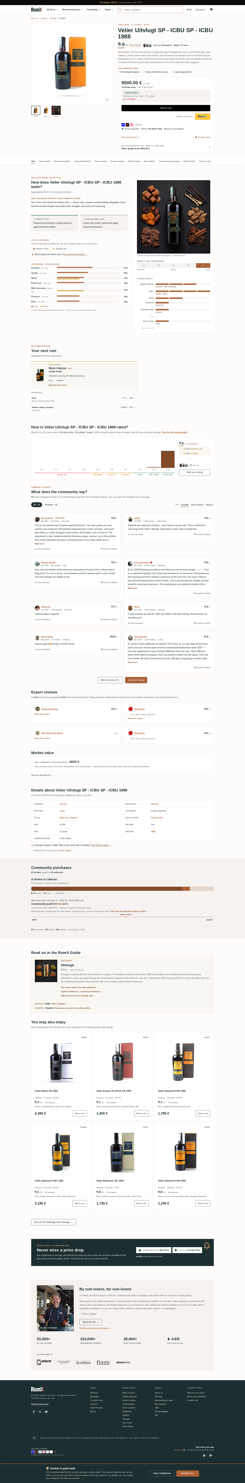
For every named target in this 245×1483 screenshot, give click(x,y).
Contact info (192, 1400)
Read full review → (43, 714)
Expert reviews (117, 161)
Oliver (137, 607)
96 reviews (111, 1102)
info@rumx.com (39, 1404)
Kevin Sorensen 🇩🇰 (143, 562)
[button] (71, 64)
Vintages (126, 1419)
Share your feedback (196, 1396)
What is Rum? (128, 1393)
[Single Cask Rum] (37, 709)
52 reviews (50, 1102)
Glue (38, 302)
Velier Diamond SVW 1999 (172, 1181)
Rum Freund (47, 636)
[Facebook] (33, 1411)
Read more (39, 544)
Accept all (187, 1473)
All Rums (94, 1393)
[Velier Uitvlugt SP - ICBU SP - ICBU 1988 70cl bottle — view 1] (35, 110)
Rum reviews (101, 161)
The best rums (96, 1400)
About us (159, 1393)
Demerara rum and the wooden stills (74, 1008)
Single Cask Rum (50, 709)
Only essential (162, 1473)
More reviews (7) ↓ (110, 680)
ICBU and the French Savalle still (78, 996)
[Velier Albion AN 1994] (61, 1062)
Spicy (34, 278)
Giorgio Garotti (48, 562)
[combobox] (150, 9)
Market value (134, 161)
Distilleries (127, 1411)
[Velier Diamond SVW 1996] (184, 1062)
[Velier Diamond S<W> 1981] (61, 1152)
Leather (159, 312)
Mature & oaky (41, 249)
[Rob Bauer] (130, 709)
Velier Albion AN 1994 (46, 1091)
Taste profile (44, 161)
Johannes (46, 607)
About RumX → (90, 1322)
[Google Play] (211, 1455)
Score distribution (82, 161)
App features (160, 1404)
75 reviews (173, 1102)
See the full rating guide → (176, 432)
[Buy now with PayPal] (202, 116)
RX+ (157, 1415)
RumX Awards (96, 1408)
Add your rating (195, 472)
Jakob (137, 518)
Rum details (149, 161)
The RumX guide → (102, 845)
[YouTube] (46, 1411)
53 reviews (111, 1192)
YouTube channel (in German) (95, 1328)
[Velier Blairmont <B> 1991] (122, 1152)
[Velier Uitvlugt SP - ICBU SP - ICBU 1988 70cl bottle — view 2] (45, 110)
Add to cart (166, 108)
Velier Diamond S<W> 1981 (49, 1181)
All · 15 (36, 505)
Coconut (40, 296)
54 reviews (50, 1192)
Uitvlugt (155, 804)
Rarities (74, 818)
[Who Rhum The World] (37, 733)
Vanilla (39, 273)
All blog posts (128, 1404)
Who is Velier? (60, 1004)
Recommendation (62, 161)
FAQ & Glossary (129, 1396)
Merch (93, 1411)
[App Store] (204, 1455)
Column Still (157, 818)
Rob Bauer (140, 709)
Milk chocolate (41, 289)
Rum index (127, 1423)
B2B (157, 1408)
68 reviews (173, 1192)
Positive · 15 (51, 505)
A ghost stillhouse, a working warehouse (82, 991)
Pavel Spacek (140, 636)
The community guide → (75, 254)
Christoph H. (47, 518)
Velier (62, 811)
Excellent (135, 44)
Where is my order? (196, 1393)
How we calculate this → (42, 775)
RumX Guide (189, 161)
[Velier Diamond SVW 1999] (184, 1152)
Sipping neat (59, 249)
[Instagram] (40, 1411)
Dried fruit (40, 283)
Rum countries (129, 1408)
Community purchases (169, 161)
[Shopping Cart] (211, 9)
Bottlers (125, 1415)
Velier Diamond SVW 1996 (172, 1091)
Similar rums (205, 161)
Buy (33, 161)
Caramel (39, 268)
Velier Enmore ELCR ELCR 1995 (113, 1091)
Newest (209, 505)
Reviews (158, 1396)
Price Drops (127, 1426)
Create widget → (65, 850)
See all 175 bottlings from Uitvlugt (53, 1222)
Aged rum (123, 25)
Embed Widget (161, 1411)
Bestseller (94, 1396)
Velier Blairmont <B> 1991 (110, 1181)
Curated (185, 505)
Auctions (94, 1404)
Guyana (63, 804)
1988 (153, 831)
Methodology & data (164, 1400)
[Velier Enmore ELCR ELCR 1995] (122, 1062)
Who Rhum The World (52, 733)
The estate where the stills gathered (79, 987)
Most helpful (197, 505)
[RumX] (36, 10)
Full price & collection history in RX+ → (129, 911)
